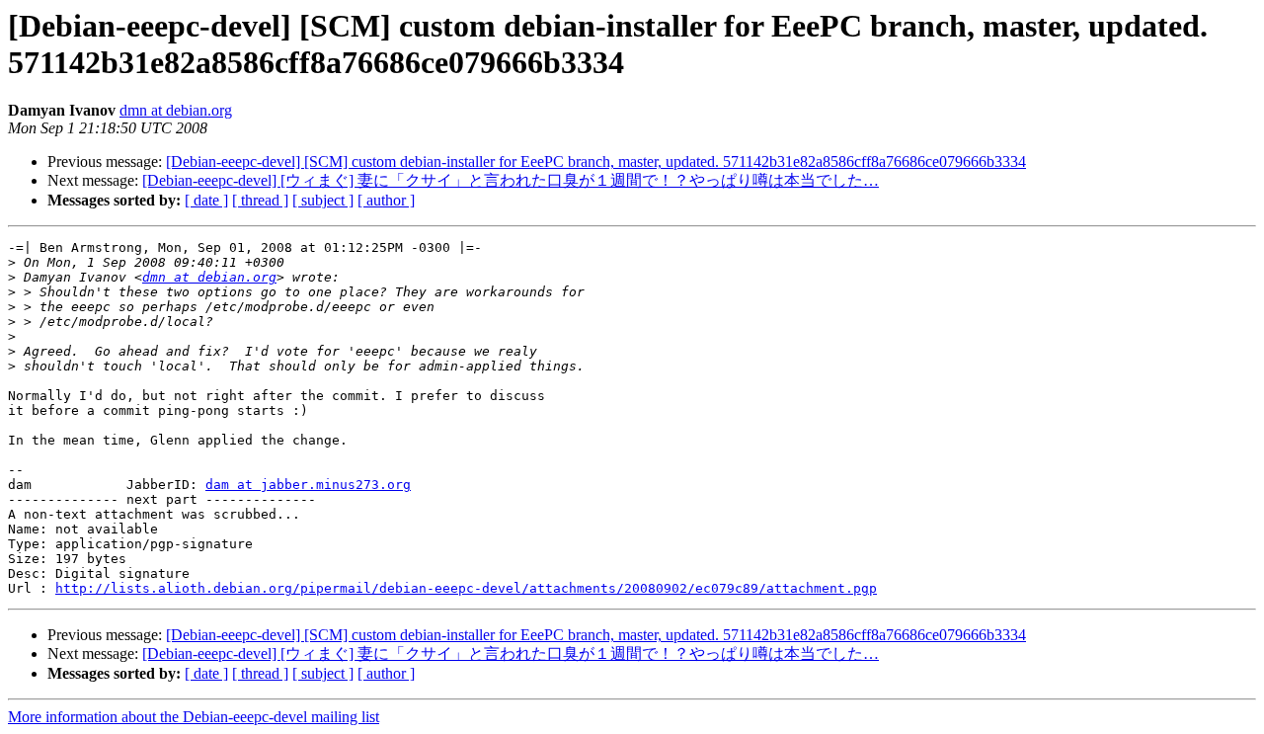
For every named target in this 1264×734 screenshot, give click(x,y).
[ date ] (206, 200)
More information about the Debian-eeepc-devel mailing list (193, 716)
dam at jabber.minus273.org (308, 484)
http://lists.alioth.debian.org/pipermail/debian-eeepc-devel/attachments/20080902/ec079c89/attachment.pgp (466, 588)
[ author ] (386, 200)
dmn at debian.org (175, 110)
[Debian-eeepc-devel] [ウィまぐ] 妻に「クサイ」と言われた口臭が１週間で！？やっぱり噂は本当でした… (510, 180)
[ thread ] (260, 200)
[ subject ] (323, 200)
